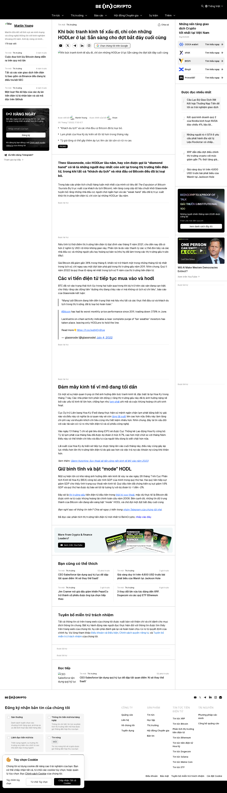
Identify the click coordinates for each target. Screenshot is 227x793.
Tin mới (61, 24)
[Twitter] (67, 45)
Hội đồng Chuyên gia (158, 730)
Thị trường (71, 24)
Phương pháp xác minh (207, 716)
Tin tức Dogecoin (182, 751)
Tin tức (151, 714)
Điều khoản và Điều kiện (104, 632)
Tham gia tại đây (12, 159)
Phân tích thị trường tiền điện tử (183, 730)
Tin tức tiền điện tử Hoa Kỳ (183, 744)
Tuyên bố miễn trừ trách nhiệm (187, 776)
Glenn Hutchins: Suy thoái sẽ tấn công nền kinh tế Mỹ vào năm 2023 (109, 460)
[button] (24, 723)
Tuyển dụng (127, 730)
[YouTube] (60, 45)
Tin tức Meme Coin (183, 761)
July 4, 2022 (105, 337)
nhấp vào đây (143, 517)
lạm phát (115, 401)
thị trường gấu (77, 494)
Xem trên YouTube (187, 276)
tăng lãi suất (119, 416)
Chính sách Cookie (35, 773)
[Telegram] (75, 45)
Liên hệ (125, 720)
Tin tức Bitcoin (180, 723)
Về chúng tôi (128, 725)
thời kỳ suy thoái (125, 494)
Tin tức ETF (179, 767)
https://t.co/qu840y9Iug (91, 330)
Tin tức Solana (180, 756)
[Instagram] (89, 45)
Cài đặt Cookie (214, 776)
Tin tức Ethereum (182, 737)
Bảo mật (164, 776)
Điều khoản (152, 776)
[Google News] (220, 697)
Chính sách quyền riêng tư (134, 632)
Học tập (151, 720)
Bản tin (150, 735)
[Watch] (201, 251)
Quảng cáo (127, 714)
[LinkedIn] (82, 45)
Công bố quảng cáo (208, 723)
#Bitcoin (66, 311)
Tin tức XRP (179, 718)
